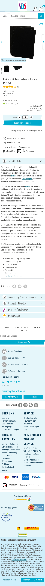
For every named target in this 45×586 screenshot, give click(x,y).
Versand (39, 110)
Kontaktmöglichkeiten (32, 460)
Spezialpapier (27, 179)
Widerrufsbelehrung (9, 452)
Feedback (33, 397)
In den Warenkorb (21, 123)
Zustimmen (38, 580)
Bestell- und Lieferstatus (33, 463)
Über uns (5, 418)
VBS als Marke (7, 424)
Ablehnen (26, 580)
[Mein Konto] (35, 9)
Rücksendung (7, 461)
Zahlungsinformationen (11, 450)
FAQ (25, 429)
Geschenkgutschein (31, 418)
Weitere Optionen (9, 580)
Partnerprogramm (9, 421)
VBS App (5, 470)
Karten (13, 176)
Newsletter (28, 424)
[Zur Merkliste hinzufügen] (41, 25)
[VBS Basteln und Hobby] (22, 6)
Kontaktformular (11, 397)
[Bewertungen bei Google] (22, 498)
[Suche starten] (41, 16)
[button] (3, 42)
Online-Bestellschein (10, 444)
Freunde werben (30, 421)
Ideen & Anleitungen (31, 427)
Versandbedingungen (10, 447)
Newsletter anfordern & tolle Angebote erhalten (22, 329)
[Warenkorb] (41, 9)
